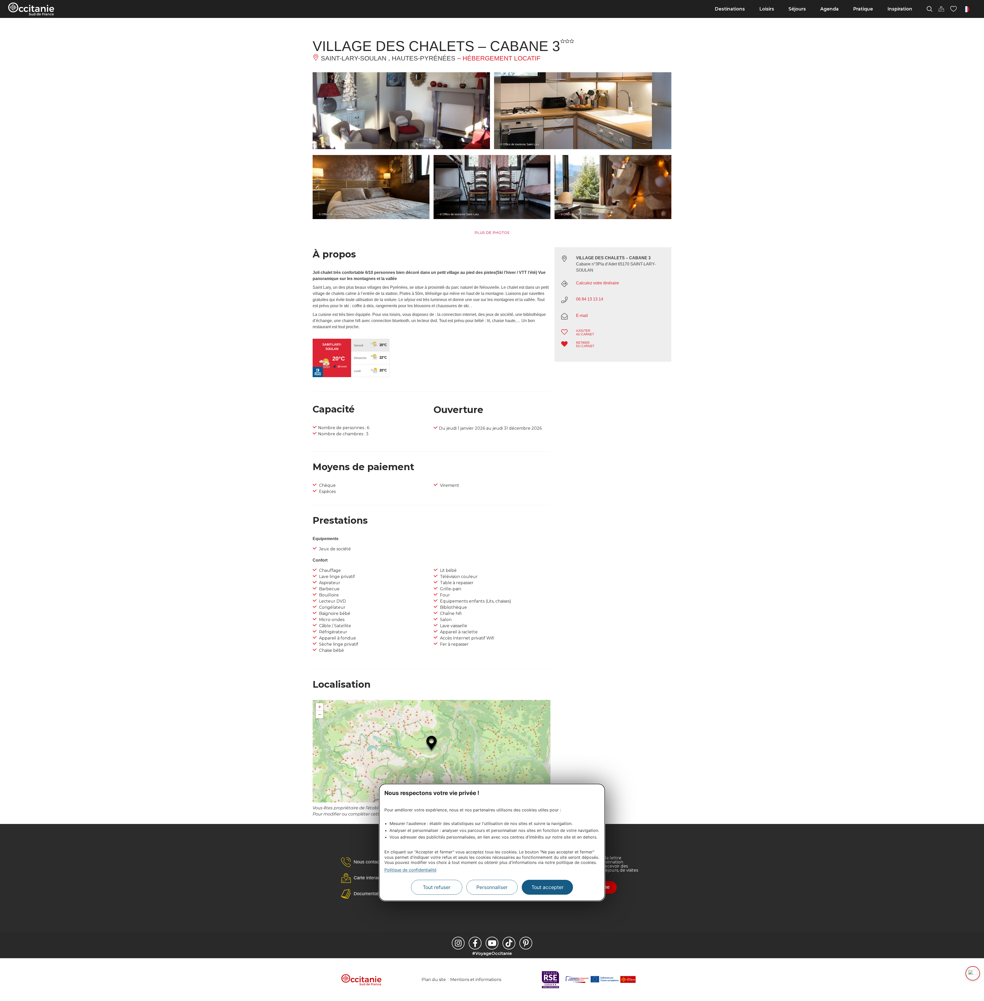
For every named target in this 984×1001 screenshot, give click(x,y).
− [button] (319, 714)
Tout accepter (547, 887)
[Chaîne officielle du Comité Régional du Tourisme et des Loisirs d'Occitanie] (492, 943)
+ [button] (319, 707)
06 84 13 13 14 (589, 299)
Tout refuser (436, 887)
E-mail (582, 315)
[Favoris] (953, 9)
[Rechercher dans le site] (929, 9)
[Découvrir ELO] (973, 973)
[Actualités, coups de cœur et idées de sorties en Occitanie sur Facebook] (475, 943)
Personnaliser (492, 887)
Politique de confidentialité (410, 870)
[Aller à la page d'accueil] (31, 9)
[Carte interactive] (941, 9)
